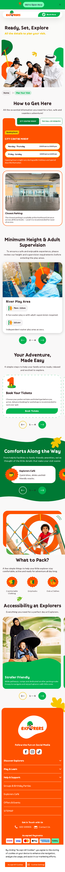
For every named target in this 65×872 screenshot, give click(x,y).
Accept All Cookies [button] (15, 864)
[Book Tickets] (32, 396)
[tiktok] (39, 751)
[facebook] (26, 751)
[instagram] (32, 751)
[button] (36, 864)
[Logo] (13, 14)
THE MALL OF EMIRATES (51, 121)
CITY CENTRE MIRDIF (28, 121)
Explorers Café (11, 794)
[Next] (42, 340)
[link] (6, 92)
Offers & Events (12, 802)
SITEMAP (8, 810)
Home (6, 92)
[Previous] (23, 340)
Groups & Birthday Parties (17, 785)
